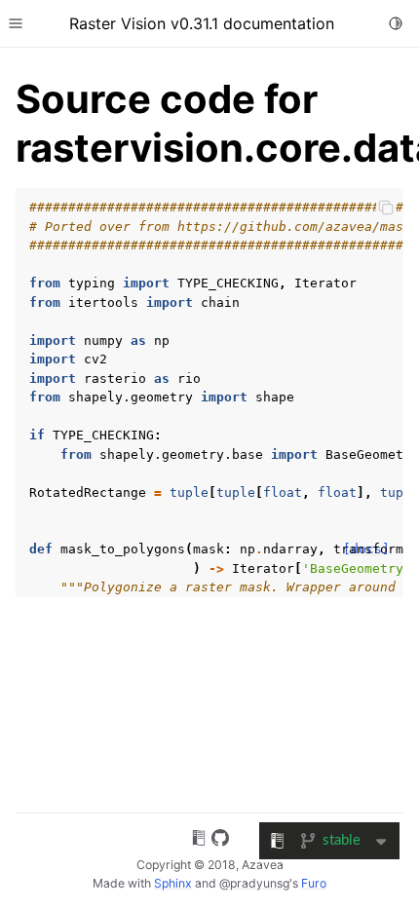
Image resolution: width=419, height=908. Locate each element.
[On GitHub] (220, 840)
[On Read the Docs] (199, 840)
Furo (313, 883)
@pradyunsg (254, 883)
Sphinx (173, 883)
